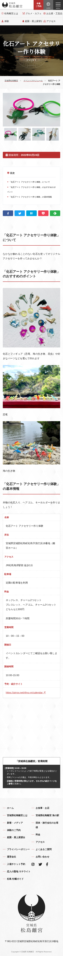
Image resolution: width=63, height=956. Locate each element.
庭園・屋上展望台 (33, 21)
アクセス (51, 21)
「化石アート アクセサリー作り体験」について (29, 182)
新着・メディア (15, 822)
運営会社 (11, 856)
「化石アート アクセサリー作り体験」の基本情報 (30, 197)
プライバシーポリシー (18, 849)
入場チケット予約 (16, 864)
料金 (38, 834)
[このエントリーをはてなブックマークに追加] (31, 213)
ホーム (10, 808)
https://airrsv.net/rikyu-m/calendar (24, 692)
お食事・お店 (42, 808)
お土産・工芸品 (54, 13)
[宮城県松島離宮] (12, 5)
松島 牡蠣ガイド (15, 879)
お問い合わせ (42, 856)
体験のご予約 (14, 830)
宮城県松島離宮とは (17, 815)
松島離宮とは (11, 13)
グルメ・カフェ (33, 13)
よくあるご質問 (44, 849)
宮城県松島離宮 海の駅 (47, 815)
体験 (6, 21)
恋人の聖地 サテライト (18, 871)
